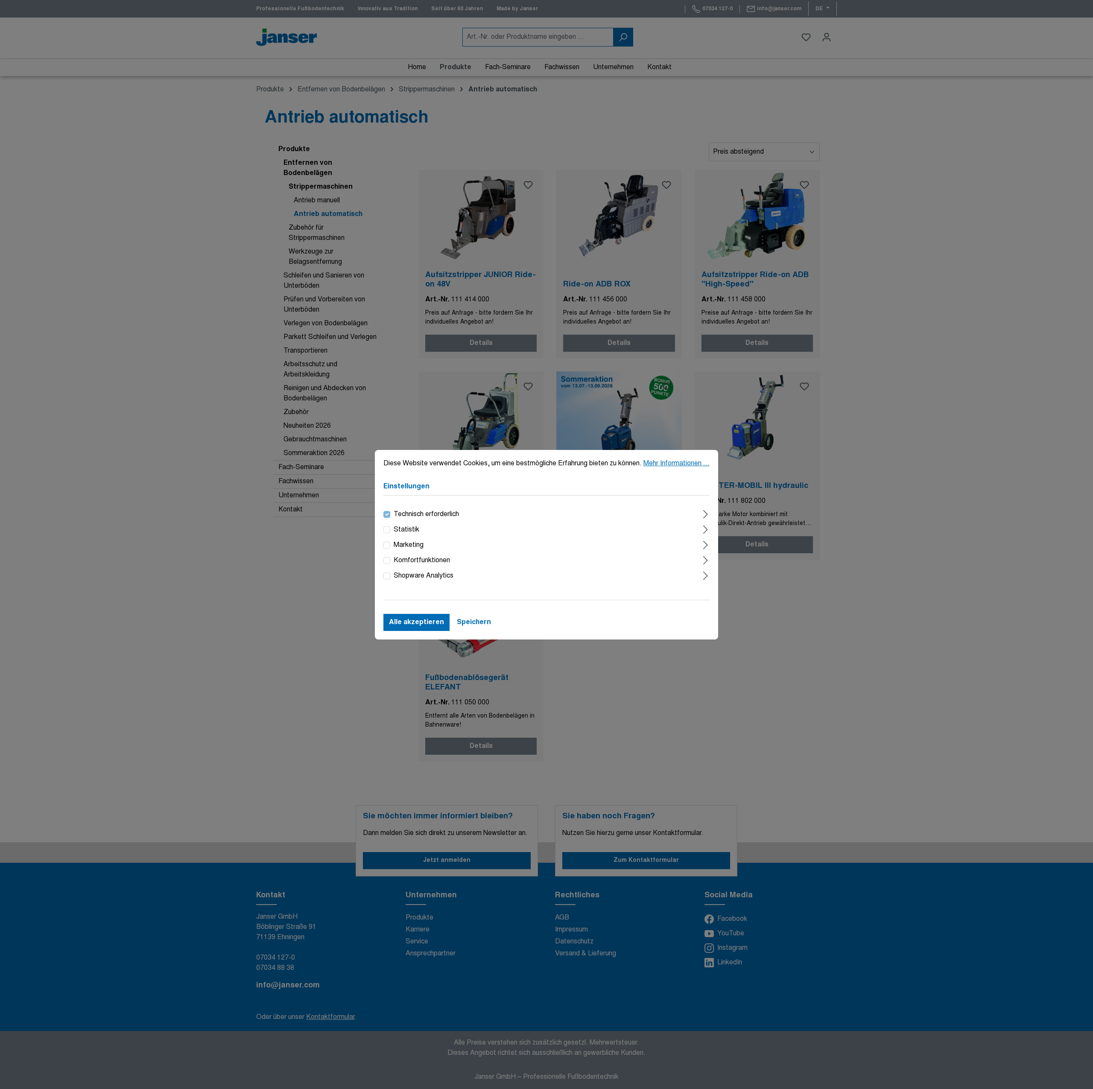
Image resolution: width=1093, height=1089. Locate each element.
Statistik (406, 529)
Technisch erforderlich (426, 514)
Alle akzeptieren (416, 622)
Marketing (409, 545)
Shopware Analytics (423, 575)
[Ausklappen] (705, 513)
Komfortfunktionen (422, 560)
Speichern (474, 622)
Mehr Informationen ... (676, 463)
